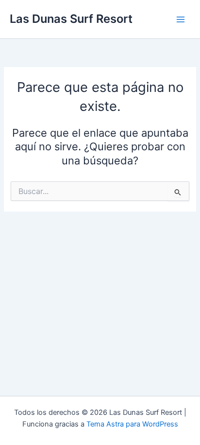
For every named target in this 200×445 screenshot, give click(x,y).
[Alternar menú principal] (180, 19)
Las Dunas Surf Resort (71, 19)
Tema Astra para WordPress (132, 424)
